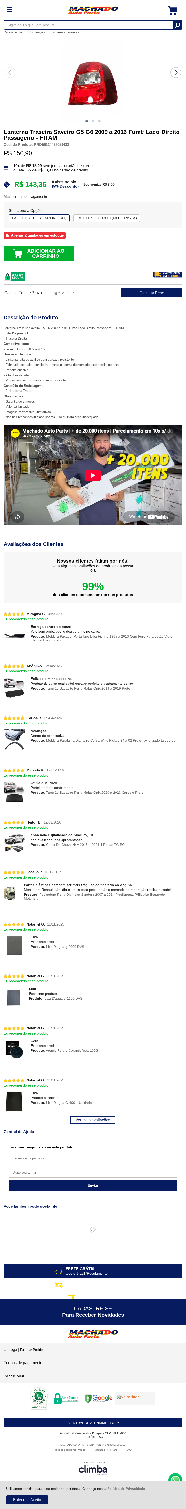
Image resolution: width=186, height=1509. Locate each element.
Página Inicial (13, 32)
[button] (86, 121)
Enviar (93, 1185)
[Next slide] (175, 72)
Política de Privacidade (126, 1489)
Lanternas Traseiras (65, 32)
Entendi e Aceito (27, 1500)
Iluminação (37, 32)
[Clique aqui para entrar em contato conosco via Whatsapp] (175, 1480)
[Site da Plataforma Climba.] (93, 1468)
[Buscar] (177, 25)
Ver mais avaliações (93, 1120)
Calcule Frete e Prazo (23, 293)
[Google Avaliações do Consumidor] (135, 1398)
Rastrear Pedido (31, 1350)
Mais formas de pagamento (25, 197)
